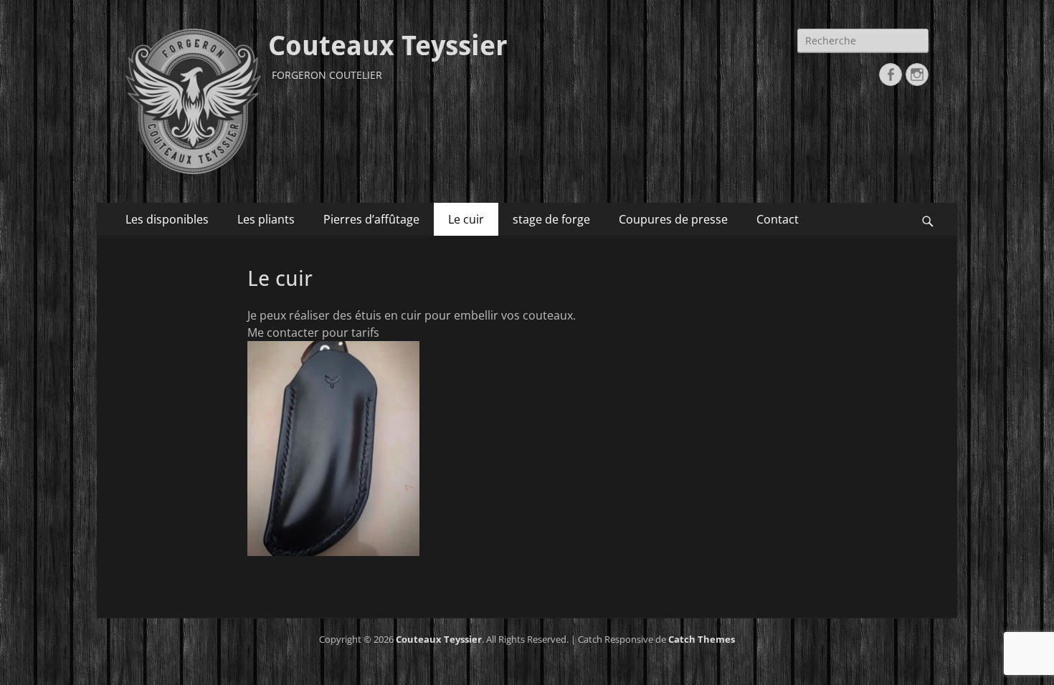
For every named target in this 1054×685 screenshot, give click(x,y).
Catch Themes (701, 639)
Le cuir (466, 219)
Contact (777, 219)
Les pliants (266, 219)
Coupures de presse (673, 219)
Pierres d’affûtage (371, 219)
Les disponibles (167, 219)
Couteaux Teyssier (388, 46)
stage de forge (551, 219)
